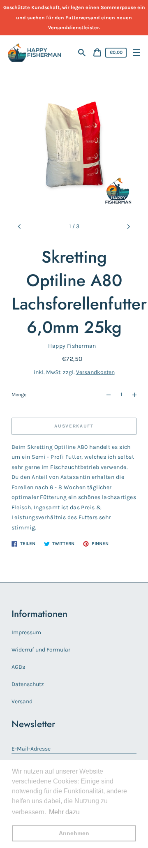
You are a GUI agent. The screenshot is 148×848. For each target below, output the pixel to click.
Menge (19, 394)
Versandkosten (95, 372)
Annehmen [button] (74, 833)
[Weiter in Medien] (129, 227)
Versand (22, 701)
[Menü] (137, 53)
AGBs (18, 666)
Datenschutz (28, 684)
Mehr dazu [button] (64, 812)
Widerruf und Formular (41, 649)
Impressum (26, 632)
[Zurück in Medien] (20, 227)
